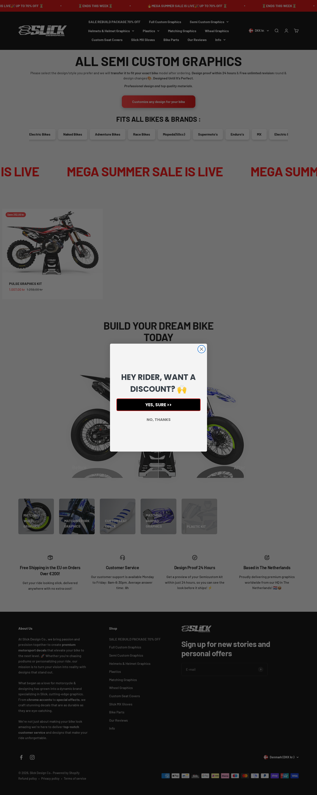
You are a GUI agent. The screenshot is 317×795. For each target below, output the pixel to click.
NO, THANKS (159, 419)
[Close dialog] (201, 349)
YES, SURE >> (158, 405)
